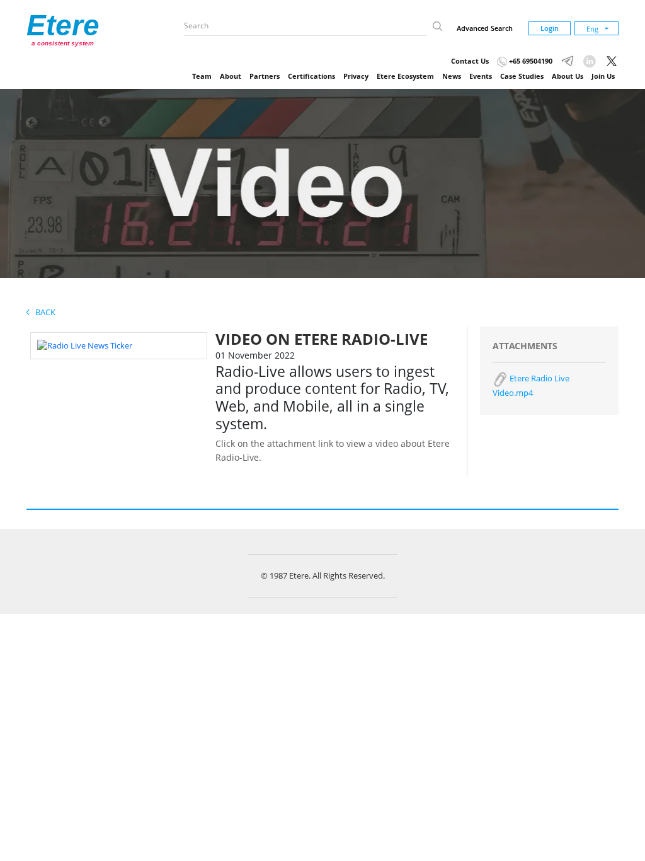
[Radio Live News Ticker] (84, 344)
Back (42, 312)
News (451, 76)
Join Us (603, 76)
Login (549, 28)
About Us (567, 76)
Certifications (311, 76)
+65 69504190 (529, 61)
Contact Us (470, 61)
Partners (264, 76)
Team (202, 76)
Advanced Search (485, 28)
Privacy (355, 76)
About (230, 76)
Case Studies (522, 76)
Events (480, 76)
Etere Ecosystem (405, 76)
